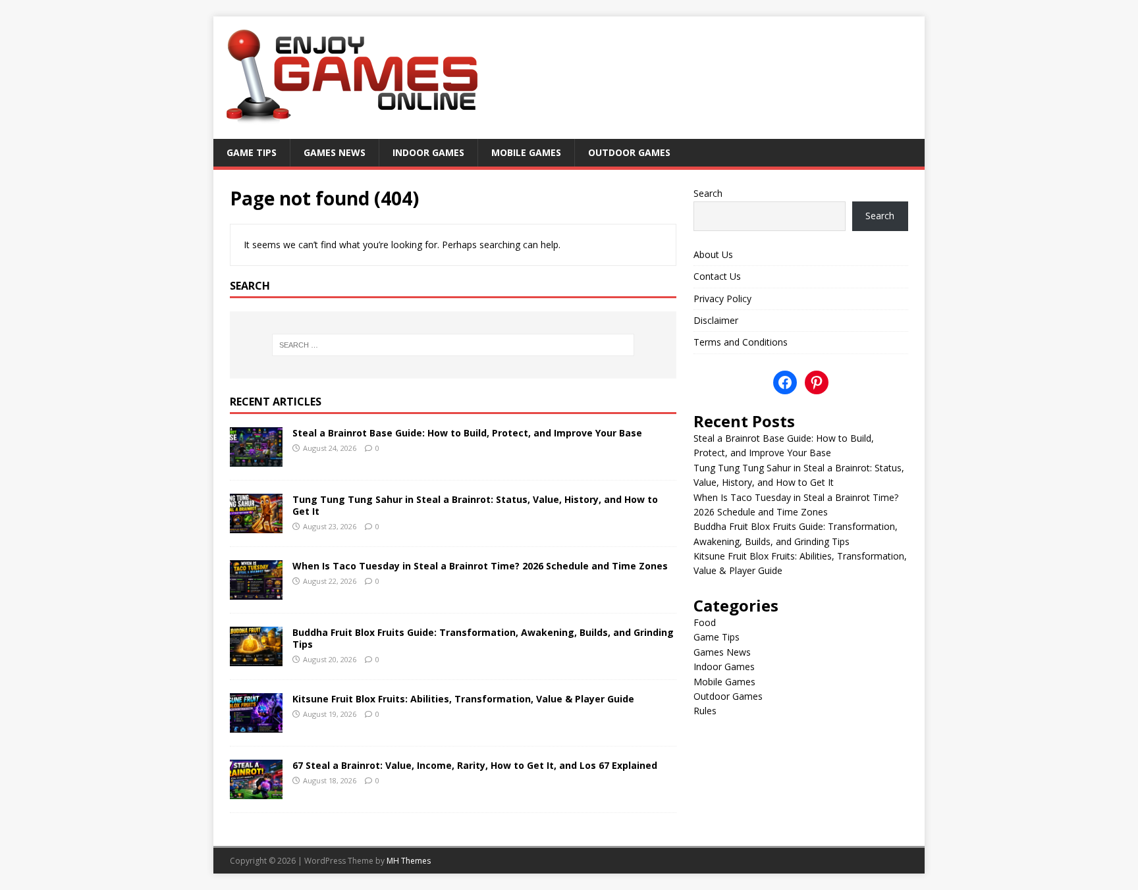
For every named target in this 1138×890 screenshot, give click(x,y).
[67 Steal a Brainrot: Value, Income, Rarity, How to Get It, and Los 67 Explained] (256, 791)
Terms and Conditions (740, 342)
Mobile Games (526, 152)
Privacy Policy (722, 298)
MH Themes (409, 860)
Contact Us (717, 276)
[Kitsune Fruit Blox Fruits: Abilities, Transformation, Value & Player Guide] (256, 725)
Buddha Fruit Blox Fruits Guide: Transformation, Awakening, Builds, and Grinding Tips (483, 638)
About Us (713, 254)
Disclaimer (715, 320)
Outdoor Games (629, 152)
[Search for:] (453, 345)
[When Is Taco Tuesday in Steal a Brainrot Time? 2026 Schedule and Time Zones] (256, 591)
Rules (705, 710)
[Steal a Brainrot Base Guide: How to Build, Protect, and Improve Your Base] (256, 458)
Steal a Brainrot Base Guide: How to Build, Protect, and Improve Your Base (467, 433)
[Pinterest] (816, 382)
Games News (335, 152)
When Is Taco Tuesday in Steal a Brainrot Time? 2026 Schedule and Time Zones (480, 566)
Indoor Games (428, 152)
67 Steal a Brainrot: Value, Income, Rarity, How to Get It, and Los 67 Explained (474, 765)
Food (704, 622)
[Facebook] (785, 382)
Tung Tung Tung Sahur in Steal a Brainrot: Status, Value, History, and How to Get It (475, 505)
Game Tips (252, 152)
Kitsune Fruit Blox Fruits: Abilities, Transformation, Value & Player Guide (463, 699)
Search (707, 193)
